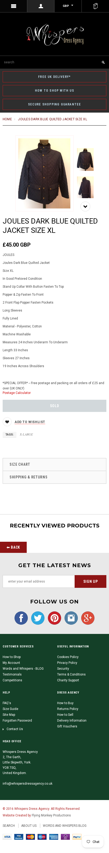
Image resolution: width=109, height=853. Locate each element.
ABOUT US (29, 826)
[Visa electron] (18, 836)
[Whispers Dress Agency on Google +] (86, 618)
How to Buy (65, 703)
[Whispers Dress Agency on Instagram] (70, 618)
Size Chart (20, 464)
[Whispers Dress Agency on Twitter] (36, 618)
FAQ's (7, 703)
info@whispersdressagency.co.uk (27, 783)
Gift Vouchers (67, 726)
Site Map (9, 715)
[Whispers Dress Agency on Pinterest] (53, 618)
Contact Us (15, 729)
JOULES (8, 255)
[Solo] (65, 836)
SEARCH (9, 826)
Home (7, 119)
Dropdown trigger (40, 6)
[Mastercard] (30, 836)
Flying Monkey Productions (51, 815)
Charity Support (68, 680)
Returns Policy (67, 709)
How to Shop (12, 657)
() (95, 6)
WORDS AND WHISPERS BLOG (65, 826)
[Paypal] (76, 836)
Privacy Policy (67, 663)
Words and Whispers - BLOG (23, 668)
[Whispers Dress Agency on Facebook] (21, 618)
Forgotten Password (17, 720)
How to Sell (65, 715)
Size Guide (10, 709)
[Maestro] (42, 836)
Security (63, 668)
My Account (11, 663)
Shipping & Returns (29, 477)
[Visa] (7, 836)
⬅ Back (13, 547)
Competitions (12, 680)
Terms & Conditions (71, 674)
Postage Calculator (17, 393)
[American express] (53, 836)
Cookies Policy (68, 657)
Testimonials (12, 674)
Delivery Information (72, 720)
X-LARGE (26, 434)
